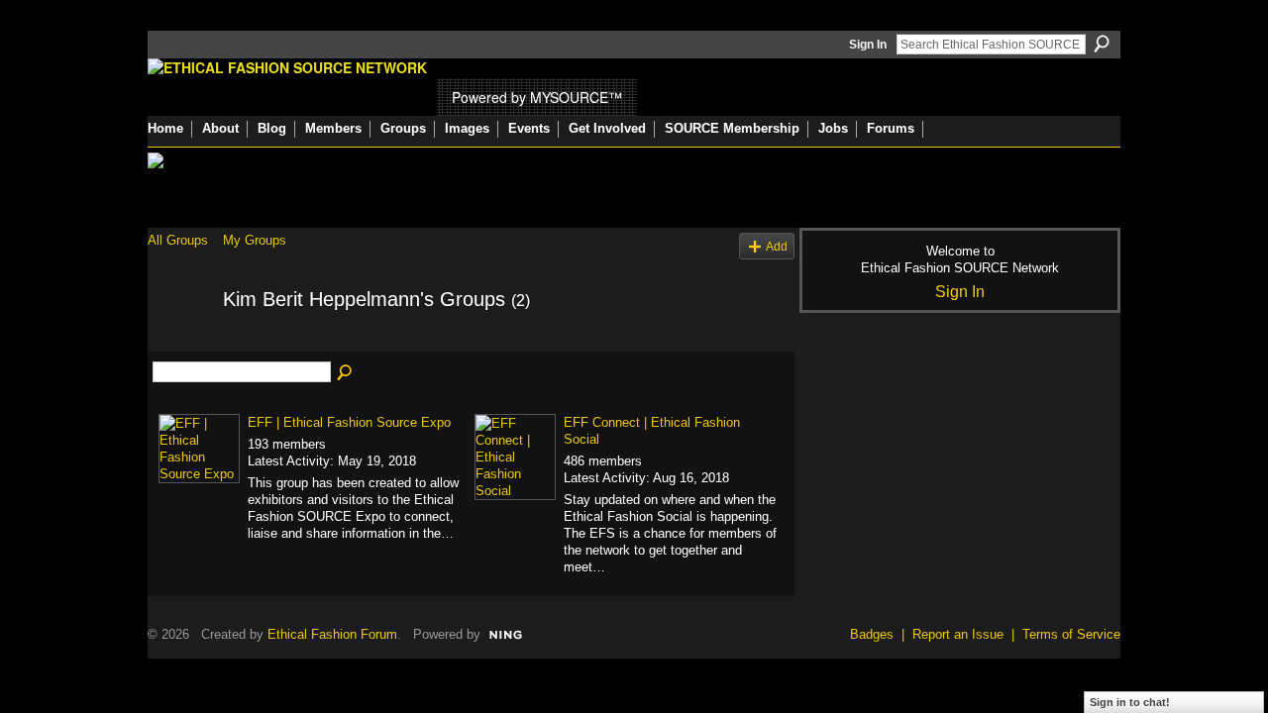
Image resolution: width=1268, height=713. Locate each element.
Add (777, 246)
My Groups (254, 240)
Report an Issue (958, 634)
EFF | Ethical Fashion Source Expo (349, 422)
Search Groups (346, 373)
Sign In (868, 44)
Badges (872, 634)
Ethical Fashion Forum (332, 634)
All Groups (178, 240)
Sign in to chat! (1130, 702)
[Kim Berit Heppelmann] (179, 342)
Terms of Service (1071, 634)
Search (1102, 43)
